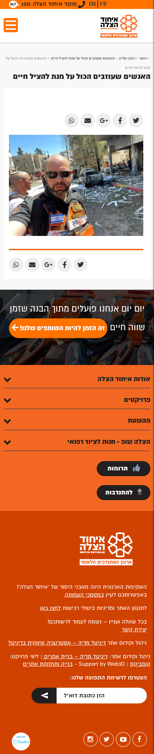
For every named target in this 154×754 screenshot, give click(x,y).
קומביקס (140, 664)
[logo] (119, 26)
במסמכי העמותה (84, 594)
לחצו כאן (50, 608)
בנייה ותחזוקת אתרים (48, 664)
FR (103, 4)
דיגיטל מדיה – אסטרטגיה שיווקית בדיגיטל (57, 642)
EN (92, 4)
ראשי (143, 58)
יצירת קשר (134, 629)
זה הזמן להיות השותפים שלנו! (61, 328)
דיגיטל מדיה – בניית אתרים (74, 656)
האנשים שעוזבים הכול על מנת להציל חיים (83, 58)
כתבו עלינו (127, 58)
